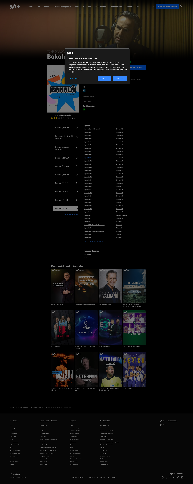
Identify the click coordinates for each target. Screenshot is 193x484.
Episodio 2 (87, 237)
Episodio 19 (119, 209)
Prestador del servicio (78, 477)
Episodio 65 (88, 138)
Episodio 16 (87, 215)
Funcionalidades (104, 428)
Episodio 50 (88, 161)
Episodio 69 (87, 132)
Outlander (42, 442)
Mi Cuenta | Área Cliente (106, 430)
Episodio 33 (119, 186)
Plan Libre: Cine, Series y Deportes (109, 442)
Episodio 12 (87, 221)
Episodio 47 (119, 164)
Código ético (103, 436)
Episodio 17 (119, 212)
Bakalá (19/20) (61, 200)
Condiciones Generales (106, 433)
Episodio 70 (119, 129)
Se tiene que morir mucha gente (48, 439)
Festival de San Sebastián (46, 453)
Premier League (74, 433)
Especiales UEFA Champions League (85, 347)
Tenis (77, 7)
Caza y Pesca (43, 461)
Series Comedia (14, 456)
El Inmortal (43, 436)
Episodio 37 (119, 180)
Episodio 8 (87, 228)
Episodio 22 (88, 205)
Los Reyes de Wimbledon (131, 346)
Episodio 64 (119, 138)
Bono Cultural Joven (105, 456)
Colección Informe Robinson (85, 305)
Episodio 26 (87, 199)
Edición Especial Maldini (92, 129)
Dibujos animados (44, 456)
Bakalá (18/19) (61, 208)
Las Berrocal (43, 445)
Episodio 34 (88, 186)
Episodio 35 (119, 183)
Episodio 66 (119, 135)
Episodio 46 (88, 167)
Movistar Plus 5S (44, 464)
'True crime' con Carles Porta (48, 450)
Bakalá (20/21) (61, 191)
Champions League (75, 428)
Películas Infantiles (15, 445)
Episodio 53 (119, 154)
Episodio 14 (87, 218)
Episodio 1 (119, 237)
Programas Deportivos (46, 459)
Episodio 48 (88, 164)
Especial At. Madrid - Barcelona (94, 225)
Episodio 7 (119, 228)
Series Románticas (15, 453)
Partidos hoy (73, 461)
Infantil (129, 7)
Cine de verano (14, 442)
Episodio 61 (87, 145)
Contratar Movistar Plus (106, 439)
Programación (74, 464)
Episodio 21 (119, 205)
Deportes (87, 7)
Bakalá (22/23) (62, 174)
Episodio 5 (119, 231)
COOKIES (113, 477)
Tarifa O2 (102, 459)
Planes (102, 447)
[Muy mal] (52, 118)
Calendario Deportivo (76, 459)
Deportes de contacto (76, 453)
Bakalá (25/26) (62, 127)
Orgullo (12, 464)
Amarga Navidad (44, 433)
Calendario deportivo (62, 7)
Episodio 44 (88, 170)
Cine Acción (13, 436)
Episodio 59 (87, 148)
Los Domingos (43, 430)
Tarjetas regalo (104, 461)
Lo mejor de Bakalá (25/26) (64, 137)
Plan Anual (103, 453)
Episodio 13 (119, 218)
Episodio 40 (88, 177)
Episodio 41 (119, 173)
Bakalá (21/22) (61, 183)
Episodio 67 (87, 135)
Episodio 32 (87, 189)
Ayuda (165, 425)
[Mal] (54, 118)
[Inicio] (15, 6)
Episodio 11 (119, 221)
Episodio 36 (88, 183)
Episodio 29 (119, 193)
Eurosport (72, 456)
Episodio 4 (87, 234)
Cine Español (13, 430)
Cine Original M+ (14, 428)
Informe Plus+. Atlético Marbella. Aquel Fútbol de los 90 (133, 305)
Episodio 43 (119, 170)
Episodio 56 (119, 151)
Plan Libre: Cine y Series (106, 445)
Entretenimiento (14, 461)
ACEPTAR (120, 78)
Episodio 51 (119, 158)
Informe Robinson (57, 305)
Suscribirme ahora (167, 6)
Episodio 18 (87, 212)
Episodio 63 (88, 142)
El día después (56, 346)
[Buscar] (154, 7)
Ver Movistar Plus (104, 425)
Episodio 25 (119, 199)
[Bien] (59, 118)
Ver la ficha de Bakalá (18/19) (93, 241)
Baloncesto (73, 442)
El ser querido (43, 425)
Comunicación (104, 464)
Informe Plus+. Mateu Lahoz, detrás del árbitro (109, 389)
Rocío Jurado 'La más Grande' (48, 447)
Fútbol (47, 7)
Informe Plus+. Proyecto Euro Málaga (61, 389)
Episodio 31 (119, 189)
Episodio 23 (119, 202)
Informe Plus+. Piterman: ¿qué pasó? (85, 389)
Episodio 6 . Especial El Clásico (94, 231)
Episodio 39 (119, 177)
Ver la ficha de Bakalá (71, 214)
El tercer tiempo (104, 346)
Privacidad (103, 477)
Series (30, 7)
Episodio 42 (88, 173)
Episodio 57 (87, 151)
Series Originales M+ (15, 450)
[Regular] (57, 118)
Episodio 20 (88, 209)
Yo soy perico (127, 388)
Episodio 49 (119, 161)
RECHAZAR (104, 78)
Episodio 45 (119, 167)
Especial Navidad (121, 215)
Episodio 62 (119, 142)
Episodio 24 (87, 202)
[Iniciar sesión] (181, 6)
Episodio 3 (119, 234)
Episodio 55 (88, 154)
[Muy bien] (61, 118)
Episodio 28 (88, 196)
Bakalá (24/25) (62, 158)
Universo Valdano (105, 305)
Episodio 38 (88, 180)
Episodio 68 (119, 132)
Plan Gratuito (100, 7)
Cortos (11, 439)
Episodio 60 (119, 145)
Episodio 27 (119, 196)
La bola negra (43, 428)
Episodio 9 (119, 225)
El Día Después (74, 436)
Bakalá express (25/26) (62, 148)
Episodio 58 (119, 148)
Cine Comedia (13, 433)
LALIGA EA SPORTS (75, 430)
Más (137, 7)
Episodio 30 (88, 193)
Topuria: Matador (74, 450)
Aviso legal (92, 477)
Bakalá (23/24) (62, 166)
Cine (38, 7)
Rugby (71, 447)
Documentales (116, 7)
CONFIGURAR (74, 78)
